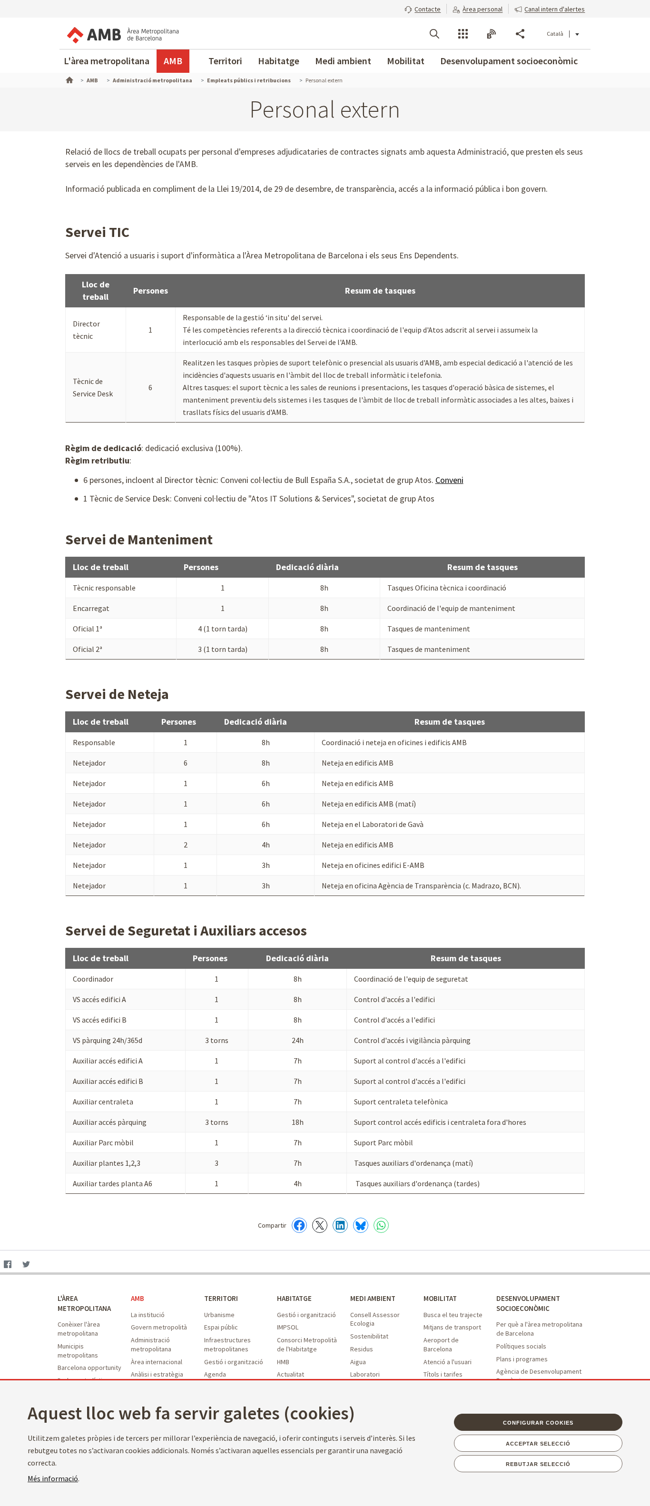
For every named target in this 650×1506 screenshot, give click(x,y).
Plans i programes (522, 1359)
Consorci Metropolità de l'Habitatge (307, 1344)
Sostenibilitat (369, 1336)
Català (555, 33)
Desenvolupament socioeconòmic (509, 61)
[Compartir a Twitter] (319, 1225)
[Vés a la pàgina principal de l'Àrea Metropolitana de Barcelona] (122, 33)
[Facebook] (7, 1265)
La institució (148, 1314)
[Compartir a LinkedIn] (340, 1225)
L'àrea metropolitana (106, 61)
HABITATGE (294, 1298)
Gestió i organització (233, 1362)
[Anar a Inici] (68, 79)
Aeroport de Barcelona (441, 1344)
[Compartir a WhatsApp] (381, 1225)
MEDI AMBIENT (372, 1298)
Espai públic (221, 1327)
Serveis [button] (463, 33)
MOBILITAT (440, 1298)
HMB (283, 1362)
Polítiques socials (521, 1346)
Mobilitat (405, 61)
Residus (361, 1349)
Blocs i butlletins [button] (491, 33)
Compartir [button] (520, 33)
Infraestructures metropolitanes (227, 1344)
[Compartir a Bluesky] (360, 1225)
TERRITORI (221, 1298)
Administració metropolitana (151, 1344)
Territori (225, 61)
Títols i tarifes (443, 1374)
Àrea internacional (156, 1362)
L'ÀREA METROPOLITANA (84, 1303)
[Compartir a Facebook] (299, 1225)
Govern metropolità (159, 1327)
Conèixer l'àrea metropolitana (79, 1329)
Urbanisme (219, 1314)
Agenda (215, 1374)
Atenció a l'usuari (447, 1362)
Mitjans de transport (452, 1327)
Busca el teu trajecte (453, 1314)
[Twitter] (26, 1265)
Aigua (358, 1362)
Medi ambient (343, 61)
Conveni (449, 479)
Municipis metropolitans (78, 1350)
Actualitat (290, 1374)
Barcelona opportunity (89, 1367)
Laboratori (365, 1374)
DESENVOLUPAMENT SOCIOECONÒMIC (528, 1303)
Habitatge (278, 61)
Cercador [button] (434, 33)
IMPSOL (287, 1327)
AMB (173, 61)
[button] (422, 8)
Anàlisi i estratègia (157, 1374)
